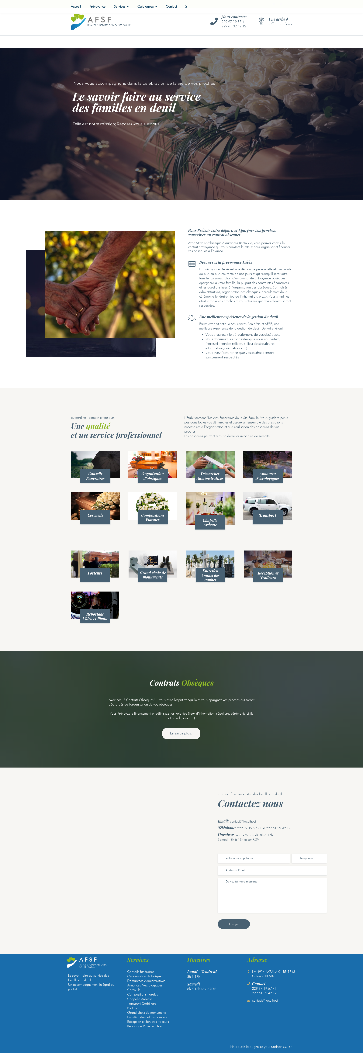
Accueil (76, 6)
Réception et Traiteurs (268, 575)
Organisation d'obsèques (152, 476)
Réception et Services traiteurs (148, 1022)
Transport (267, 515)
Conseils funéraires (140, 972)
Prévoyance (97, 6)
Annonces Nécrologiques (267, 476)
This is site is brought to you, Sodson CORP (260, 1047)
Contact (171, 6)
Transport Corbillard (141, 1003)
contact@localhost (243, 821)
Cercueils (95, 515)
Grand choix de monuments (153, 574)
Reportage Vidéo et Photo (95, 616)
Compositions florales (142, 994)
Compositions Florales (152, 517)
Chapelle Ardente (210, 522)
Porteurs (95, 572)
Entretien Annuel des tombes (210, 575)
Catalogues (145, 6)
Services (119, 6)
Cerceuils (133, 990)
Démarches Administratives (210, 476)
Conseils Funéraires (95, 476)
